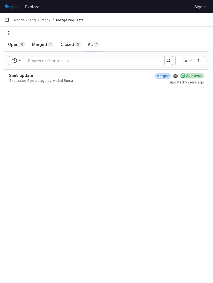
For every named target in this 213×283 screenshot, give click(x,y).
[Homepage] (12, 6)
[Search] (168, 60)
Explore (32, 6)
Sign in (200, 6)
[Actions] (8, 33)
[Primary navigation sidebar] (6, 19)
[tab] (16, 44)
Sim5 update (21, 75)
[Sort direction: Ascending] (199, 60)
